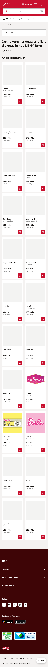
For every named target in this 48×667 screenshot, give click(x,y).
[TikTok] (25, 605)
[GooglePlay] (7, 622)
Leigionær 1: (30, 219)
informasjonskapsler (23, 661)
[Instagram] (9, 605)
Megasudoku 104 (9, 262)
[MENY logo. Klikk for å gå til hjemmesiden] (6, 4)
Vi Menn (29, 524)
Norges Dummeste (10, 132)
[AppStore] (20, 622)
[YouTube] (15, 605)
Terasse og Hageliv (33, 132)
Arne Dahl (7, 306)
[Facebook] (4, 605)
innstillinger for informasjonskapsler (20, 663)
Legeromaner (8, 480)
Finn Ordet (7, 350)
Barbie (28, 437)
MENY (4, 561)
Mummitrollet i (31, 175)
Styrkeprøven (31, 262)
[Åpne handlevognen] (42, 4)
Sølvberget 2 (8, 393)
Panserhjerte (31, 88)
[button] (24, 32)
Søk (41, 11)
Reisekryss (30, 350)
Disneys (29, 393)
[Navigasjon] (35, 4)
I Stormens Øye (9, 175)
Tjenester (6, 569)
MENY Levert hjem (10, 577)
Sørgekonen (7, 219)
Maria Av (6, 524)
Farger (5, 88)
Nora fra (29, 306)
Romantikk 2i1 (31, 480)
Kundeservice (8, 585)
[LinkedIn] (20, 605)
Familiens (6, 437)
